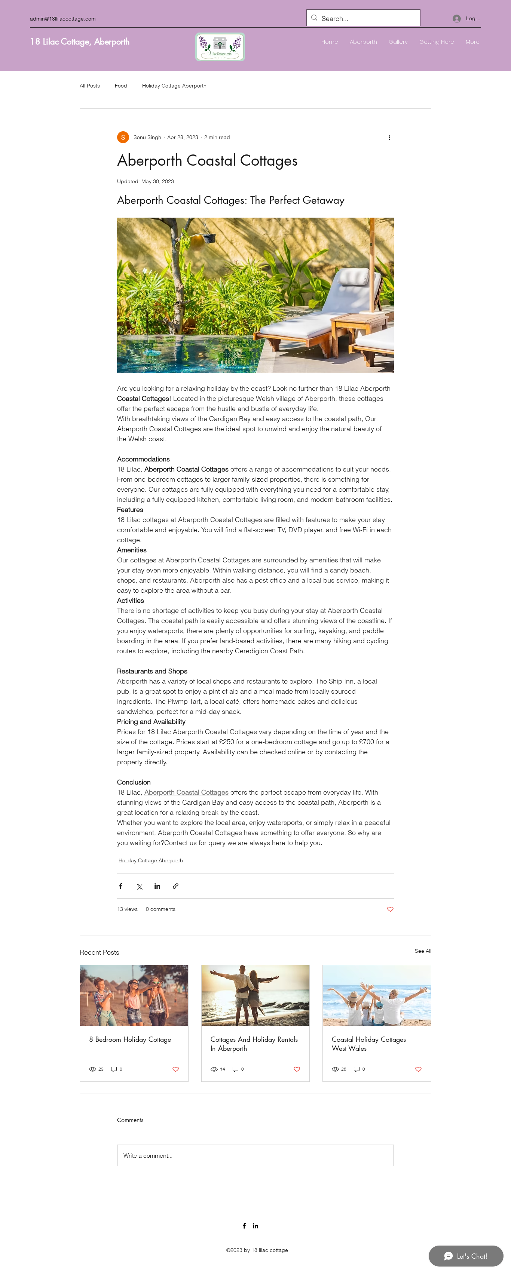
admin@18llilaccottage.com (63, 18)
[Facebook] (244, 1226)
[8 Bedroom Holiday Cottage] (134, 995)
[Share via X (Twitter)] (139, 886)
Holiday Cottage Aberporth (174, 85)
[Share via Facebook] (120, 886)
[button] (398, 41)
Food (121, 85)
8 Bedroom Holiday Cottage (130, 1039)
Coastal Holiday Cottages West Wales (369, 1044)
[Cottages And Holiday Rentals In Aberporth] (256, 995)
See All (423, 951)
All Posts (90, 85)
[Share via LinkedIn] (157, 886)
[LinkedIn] (255, 1226)
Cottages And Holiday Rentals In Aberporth (254, 1044)
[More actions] (389, 137)
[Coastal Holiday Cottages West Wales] (377, 995)
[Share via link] (175, 886)
